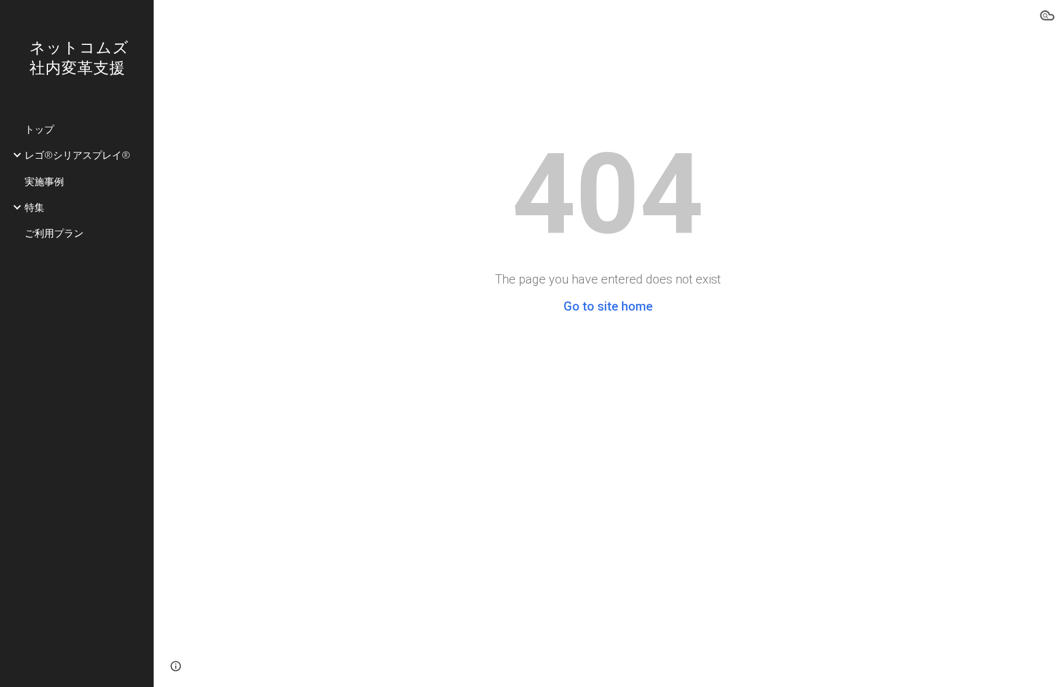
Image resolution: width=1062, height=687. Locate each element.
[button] (1047, 17)
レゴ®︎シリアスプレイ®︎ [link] (77, 155)
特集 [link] (34, 207)
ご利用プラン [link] (54, 233)
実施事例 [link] (44, 181)
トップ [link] (39, 129)
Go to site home (608, 306)
